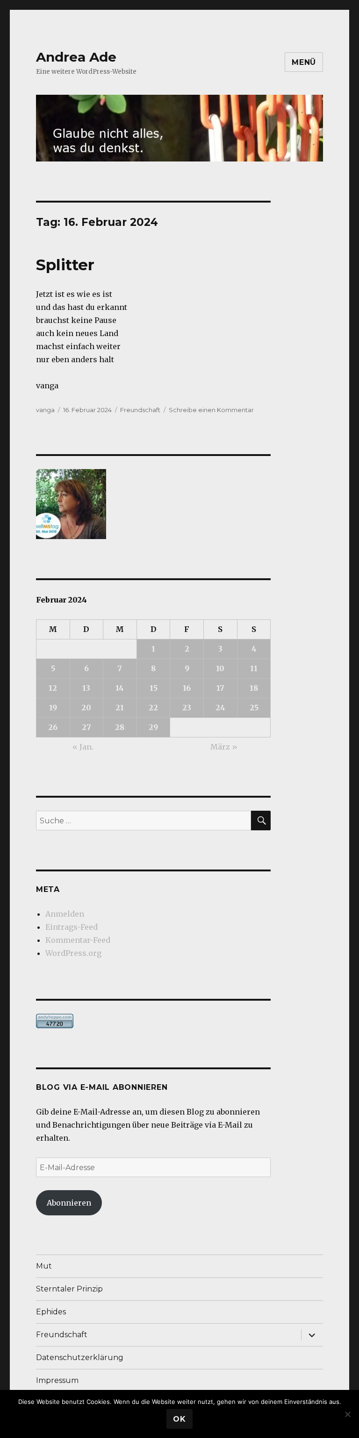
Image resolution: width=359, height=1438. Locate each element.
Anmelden (64, 914)
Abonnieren (69, 1202)
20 (86, 707)
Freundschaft (140, 410)
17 (220, 688)
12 (53, 688)
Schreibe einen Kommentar (211, 410)
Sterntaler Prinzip (69, 1288)
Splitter (65, 264)
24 (220, 707)
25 (254, 707)
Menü (304, 62)
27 (86, 727)
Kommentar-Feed (77, 940)
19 (53, 707)
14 (119, 688)
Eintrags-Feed (71, 927)
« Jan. (82, 746)
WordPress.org (73, 953)
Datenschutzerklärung (79, 1357)
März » (223, 746)
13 (86, 688)
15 (154, 688)
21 (119, 707)
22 (153, 707)
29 (153, 727)
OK (179, 1419)
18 (254, 688)
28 (119, 727)
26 (52, 727)
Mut (44, 1266)
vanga (45, 410)
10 (220, 668)
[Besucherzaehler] (153, 1021)
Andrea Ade (76, 57)
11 (254, 668)
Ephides (51, 1311)
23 (186, 707)
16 (187, 688)
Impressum (57, 1380)
